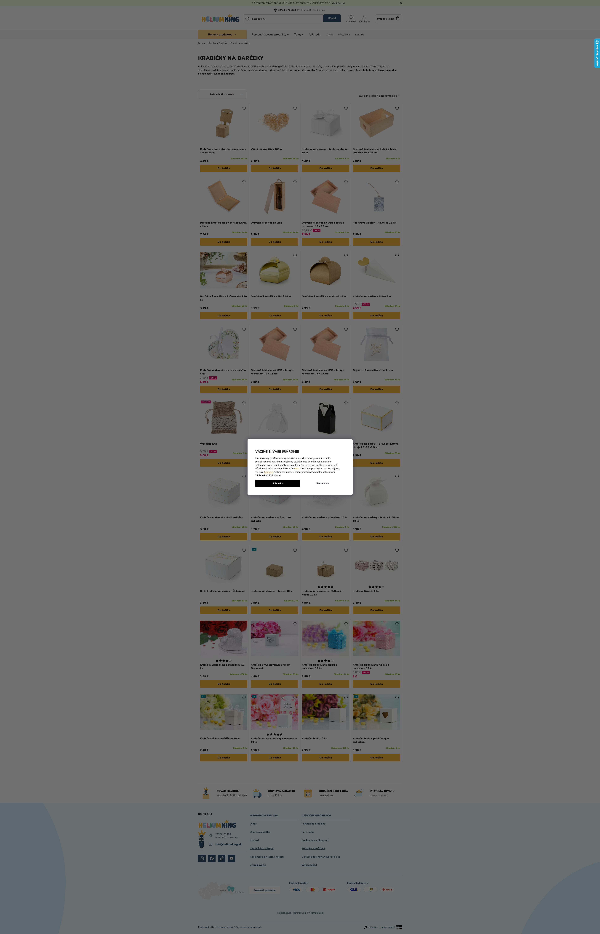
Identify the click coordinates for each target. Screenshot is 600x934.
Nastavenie (322, 483)
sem (296, 468)
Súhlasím (277, 483)
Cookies (268, 472)
